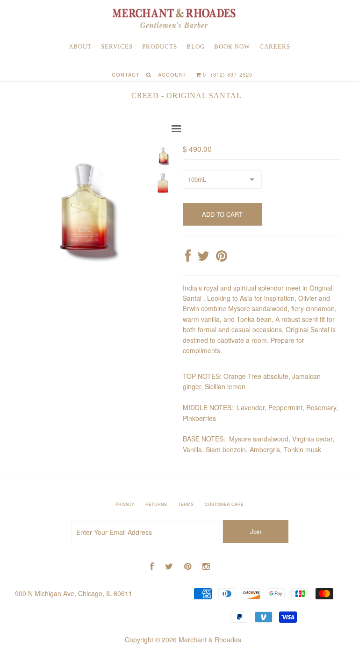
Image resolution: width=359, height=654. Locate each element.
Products (159, 46)
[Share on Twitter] (203, 258)
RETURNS (156, 504)
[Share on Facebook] (188, 258)
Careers (274, 46)
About (80, 46)
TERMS (186, 504)
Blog (196, 46)
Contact (126, 74)
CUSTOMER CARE (224, 504)
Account (172, 74)
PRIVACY (124, 504)
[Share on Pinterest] (221, 258)
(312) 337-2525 (231, 74)
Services (117, 46)
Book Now (232, 46)
